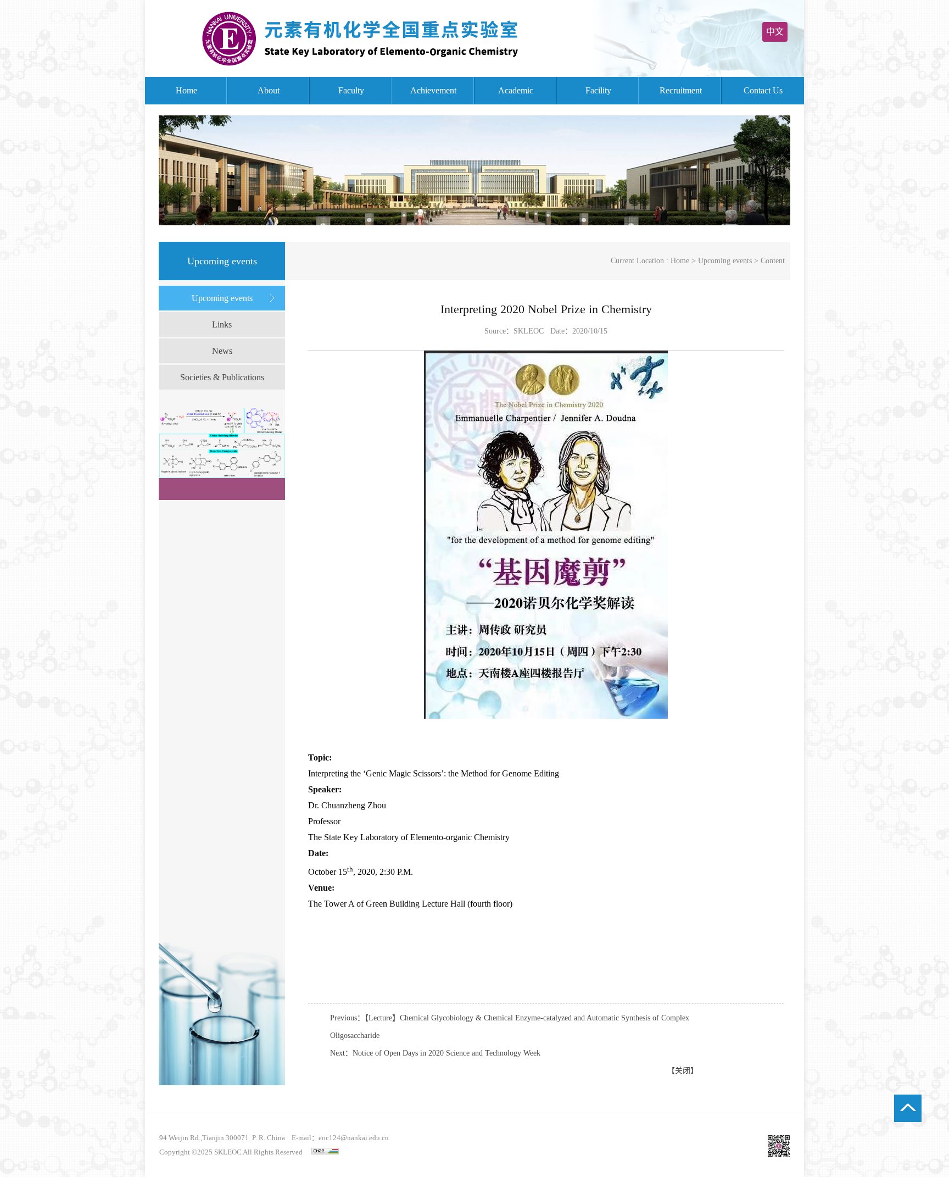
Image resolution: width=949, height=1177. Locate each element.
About (269, 90)
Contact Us (763, 90)
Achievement (433, 90)
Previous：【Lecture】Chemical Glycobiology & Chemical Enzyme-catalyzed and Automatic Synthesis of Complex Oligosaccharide (509, 1027)
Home (186, 90)
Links (222, 324)
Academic (515, 90)
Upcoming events (222, 298)
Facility (598, 90)
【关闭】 (682, 1071)
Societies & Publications (222, 377)
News (222, 351)
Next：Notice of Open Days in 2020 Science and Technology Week (435, 1053)
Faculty (351, 90)
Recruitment (681, 90)
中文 (775, 31)
